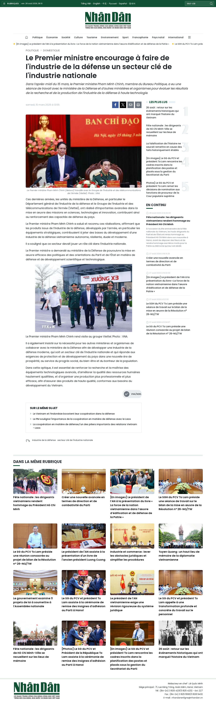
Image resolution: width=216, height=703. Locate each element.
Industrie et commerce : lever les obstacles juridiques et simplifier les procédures (130, 555)
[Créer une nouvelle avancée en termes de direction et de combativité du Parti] (84, 481)
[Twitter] (123, 105)
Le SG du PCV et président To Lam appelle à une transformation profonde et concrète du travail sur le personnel (178, 606)
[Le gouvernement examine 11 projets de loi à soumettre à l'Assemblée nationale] (35, 582)
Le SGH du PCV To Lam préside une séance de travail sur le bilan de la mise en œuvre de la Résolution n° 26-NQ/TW (166, 309)
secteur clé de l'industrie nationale (75, 440)
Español (123, 3)
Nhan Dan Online (108, 20)
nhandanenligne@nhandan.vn (187, 697)
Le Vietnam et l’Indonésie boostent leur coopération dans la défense (74, 413)
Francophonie (140, 37)
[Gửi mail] (130, 105)
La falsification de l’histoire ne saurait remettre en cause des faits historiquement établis (164, 147)
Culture (78, 37)
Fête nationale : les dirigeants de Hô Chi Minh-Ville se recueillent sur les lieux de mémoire (163, 130)
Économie (52, 37)
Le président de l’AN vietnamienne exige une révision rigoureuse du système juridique (132, 604)
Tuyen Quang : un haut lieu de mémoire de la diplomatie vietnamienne (179, 555)
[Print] (138, 105)
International (176, 37)
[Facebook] (115, 105)
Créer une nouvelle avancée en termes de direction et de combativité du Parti (164, 261)
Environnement (110, 37)
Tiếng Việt (86, 3)
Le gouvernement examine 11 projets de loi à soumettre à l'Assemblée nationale (33, 602)
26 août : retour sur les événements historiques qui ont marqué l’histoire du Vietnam (162, 112)
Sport (125, 37)
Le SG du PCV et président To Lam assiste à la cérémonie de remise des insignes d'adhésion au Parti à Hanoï (83, 604)
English (96, 3)
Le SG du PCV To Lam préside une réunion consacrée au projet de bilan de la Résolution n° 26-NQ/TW (168, 330)
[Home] (27, 37)
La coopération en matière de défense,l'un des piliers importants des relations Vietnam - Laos (85, 426)
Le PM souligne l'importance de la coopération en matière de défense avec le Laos (82, 419)
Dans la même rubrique (37, 461)
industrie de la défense (44, 440)
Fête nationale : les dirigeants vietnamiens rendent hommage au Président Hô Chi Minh (168, 221)
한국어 (132, 3)
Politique (37, 37)
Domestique (51, 50)
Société (66, 37)
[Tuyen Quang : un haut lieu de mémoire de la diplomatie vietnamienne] (181, 536)
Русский (113, 3)
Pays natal (158, 37)
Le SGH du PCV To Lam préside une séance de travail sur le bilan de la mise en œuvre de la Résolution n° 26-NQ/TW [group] (96, 43)
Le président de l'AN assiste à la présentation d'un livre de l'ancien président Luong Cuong (83, 555)
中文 (105, 3)
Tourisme (92, 37)
